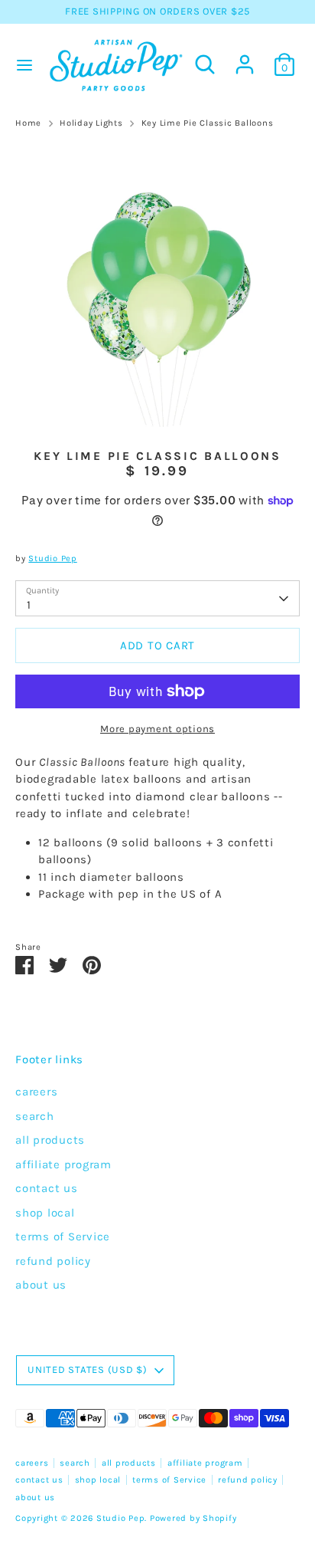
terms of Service (62, 1236)
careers (36, 1092)
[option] (157, 284)
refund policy (53, 1261)
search (34, 1116)
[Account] (244, 57)
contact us (46, 1188)
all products (50, 1140)
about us (41, 1285)
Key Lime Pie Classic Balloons (207, 123)
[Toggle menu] (22, 64)
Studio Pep (52, 558)
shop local (45, 1213)
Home (28, 123)
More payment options (157, 728)
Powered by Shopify (193, 1518)
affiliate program (63, 1164)
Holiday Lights (91, 123)
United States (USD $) (88, 1369)
